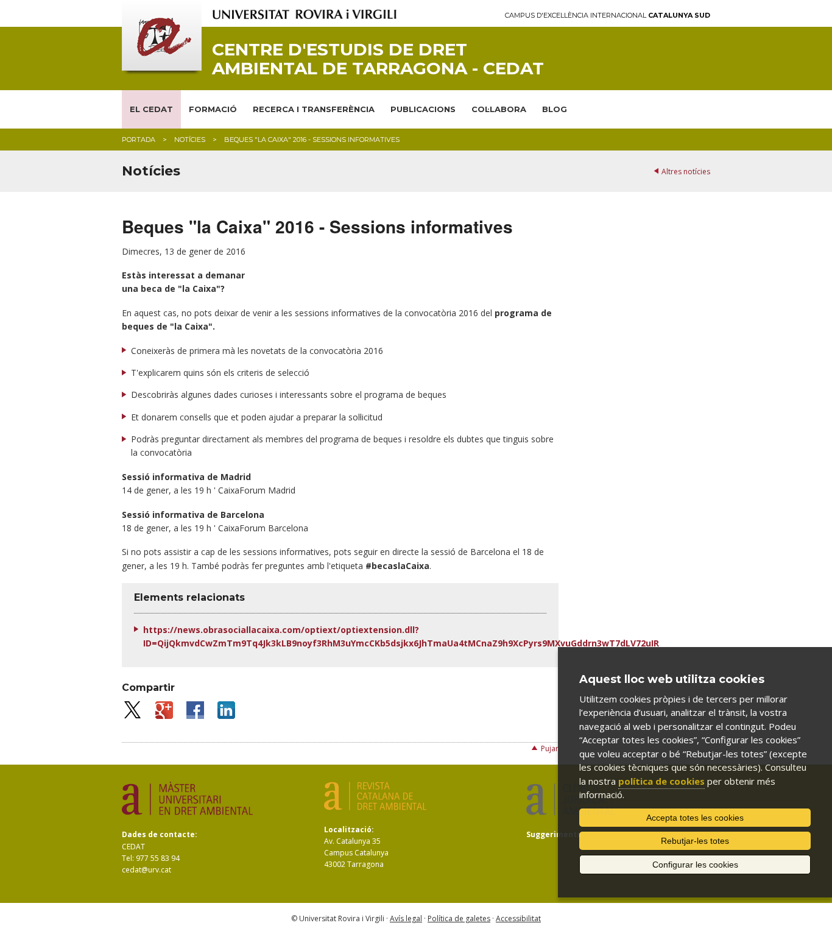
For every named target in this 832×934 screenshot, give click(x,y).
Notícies (189, 139)
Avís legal (406, 918)
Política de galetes (459, 918)
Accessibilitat (518, 918)
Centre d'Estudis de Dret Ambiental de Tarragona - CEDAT (378, 59)
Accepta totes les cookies (695, 818)
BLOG (554, 109)
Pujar (550, 748)
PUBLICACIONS (423, 109)
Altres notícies (685, 171)
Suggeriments (553, 834)
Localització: (349, 829)
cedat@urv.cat (146, 870)
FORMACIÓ (213, 109)
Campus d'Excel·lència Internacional (607, 15)
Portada (138, 139)
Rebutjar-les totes (695, 841)
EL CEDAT (151, 109)
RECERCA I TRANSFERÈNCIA (314, 109)
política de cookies (661, 781)
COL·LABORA (498, 109)
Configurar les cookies (695, 864)
